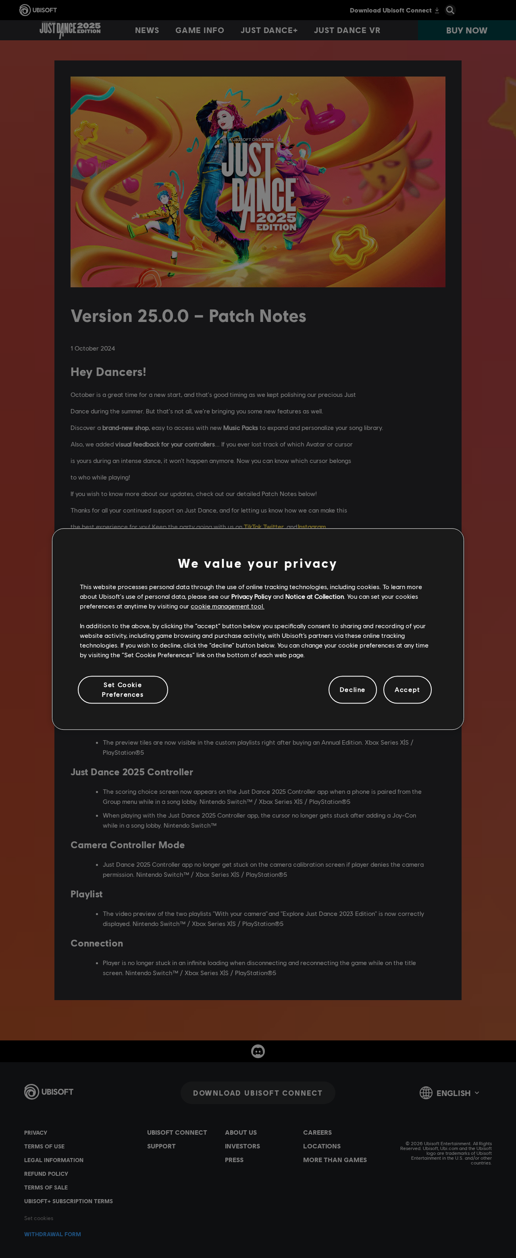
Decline (353, 689)
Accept (407, 689)
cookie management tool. (227, 606)
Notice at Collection (314, 596)
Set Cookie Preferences (123, 689)
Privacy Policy (251, 596)
